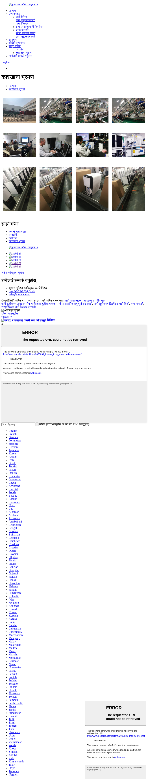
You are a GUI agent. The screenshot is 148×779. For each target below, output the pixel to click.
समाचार (13, 39)
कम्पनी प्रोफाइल (17, 231)
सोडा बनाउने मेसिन (25, 33)
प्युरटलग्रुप (7, 316)
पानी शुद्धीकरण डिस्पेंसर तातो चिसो (111, 303)
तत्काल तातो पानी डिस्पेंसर (29, 26)
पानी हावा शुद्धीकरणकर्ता (43, 303)
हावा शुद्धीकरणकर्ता (25, 36)
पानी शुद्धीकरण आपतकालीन (15, 303)
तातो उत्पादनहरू (73, 300)
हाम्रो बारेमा (15, 46)
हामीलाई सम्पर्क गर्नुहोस (20, 55)
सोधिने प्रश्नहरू (17, 42)
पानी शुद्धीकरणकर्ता (25, 20)
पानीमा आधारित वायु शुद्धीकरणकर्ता (74, 303)
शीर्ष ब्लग (100, 300)
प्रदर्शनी (20, 49)
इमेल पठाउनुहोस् (9, 313)
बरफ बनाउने (22, 30)
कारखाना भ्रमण (24, 52)
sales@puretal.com (19, 294)
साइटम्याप (89, 300)
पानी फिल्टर (22, 23)
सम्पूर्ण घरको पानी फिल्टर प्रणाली (18, 307)
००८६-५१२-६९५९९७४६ (22, 291)
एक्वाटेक (13, 238)
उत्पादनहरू (14, 13)
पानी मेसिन (21, 17)
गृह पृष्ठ (12, 10)
